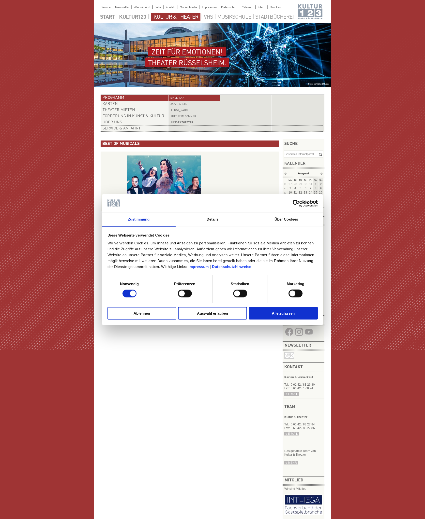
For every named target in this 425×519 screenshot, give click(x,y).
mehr (292, 462)
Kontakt (171, 7)
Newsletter (122, 7)
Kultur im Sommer (183, 116)
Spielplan (177, 98)
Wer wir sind (142, 7)
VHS (208, 17)
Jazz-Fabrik (178, 104)
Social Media (188, 7)
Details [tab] (213, 219)
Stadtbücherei (274, 17)
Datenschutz (229, 7)
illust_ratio (179, 110)
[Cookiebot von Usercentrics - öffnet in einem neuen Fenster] (296, 203)
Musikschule (234, 17)
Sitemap (247, 7)
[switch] (185, 293)
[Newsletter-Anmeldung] (289, 357)
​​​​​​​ (309, 335)
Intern (261, 7)
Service (106, 7)
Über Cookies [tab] (286, 219)
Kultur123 (132, 17)
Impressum (198, 267)
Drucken (275, 7)
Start (107, 17)
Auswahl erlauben (212, 313)
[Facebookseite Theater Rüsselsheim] (289, 335)
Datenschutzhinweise (231, 267)
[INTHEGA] (303, 514)
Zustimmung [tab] (139, 219)
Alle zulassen (283, 313)
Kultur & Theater (175, 17)
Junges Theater (181, 122)
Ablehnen (142, 313)
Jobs (158, 7)
